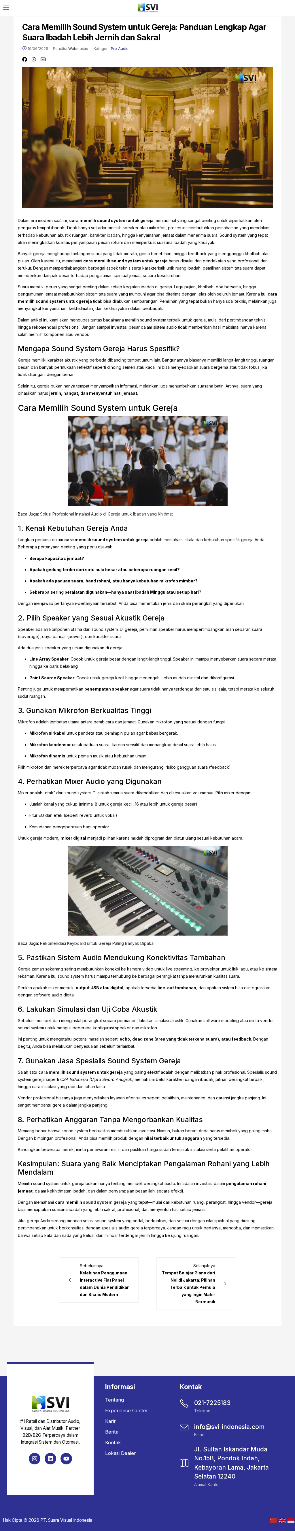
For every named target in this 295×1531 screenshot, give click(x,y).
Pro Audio (119, 48)
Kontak (113, 1442)
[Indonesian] (290, 1520)
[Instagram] (34, 1458)
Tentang (114, 1400)
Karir (110, 1421)
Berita (111, 1432)
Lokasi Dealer (120, 1453)
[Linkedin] (50, 1458)
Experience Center (126, 1410)
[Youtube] (66, 1458)
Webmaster (78, 48)
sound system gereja (105, 1202)
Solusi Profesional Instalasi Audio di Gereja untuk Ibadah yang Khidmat (106, 513)
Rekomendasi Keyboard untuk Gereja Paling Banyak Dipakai (97, 943)
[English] (281, 1520)
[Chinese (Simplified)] (272, 1520)
